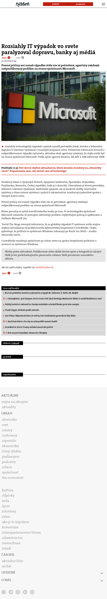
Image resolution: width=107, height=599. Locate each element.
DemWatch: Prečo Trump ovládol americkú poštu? (28, 327)
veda (5, 501)
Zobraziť (15, 343)
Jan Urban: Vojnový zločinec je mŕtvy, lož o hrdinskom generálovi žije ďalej (39, 315)
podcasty (9, 462)
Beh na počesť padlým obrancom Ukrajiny (26, 332)
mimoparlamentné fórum (21, 532)
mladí (6, 548)
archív (6, 566)
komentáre (10, 527)
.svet (18, 57)
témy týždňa (11, 451)
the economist (13, 477)
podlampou (11, 456)
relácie (7, 467)
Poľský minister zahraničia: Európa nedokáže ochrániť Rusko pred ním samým (41, 304)
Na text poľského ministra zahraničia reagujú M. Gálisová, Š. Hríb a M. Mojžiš (40, 292)
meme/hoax (11, 543)
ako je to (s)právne (15, 522)
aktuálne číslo (12, 561)
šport (6, 506)
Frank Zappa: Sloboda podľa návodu (21, 310)
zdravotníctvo (12, 538)
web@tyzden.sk (44, 267)
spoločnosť (10, 472)
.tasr (4, 57)
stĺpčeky (8, 495)
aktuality (9, 407)
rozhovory (9, 435)
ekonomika (10, 446)
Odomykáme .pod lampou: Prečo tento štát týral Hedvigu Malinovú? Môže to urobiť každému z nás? (54, 298)
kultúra (7, 490)
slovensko (9, 419)
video (6, 516)
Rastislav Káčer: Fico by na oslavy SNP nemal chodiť (31, 321)
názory (7, 430)
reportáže (9, 440)
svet (5, 425)
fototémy (9, 511)
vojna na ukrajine (15, 401)
